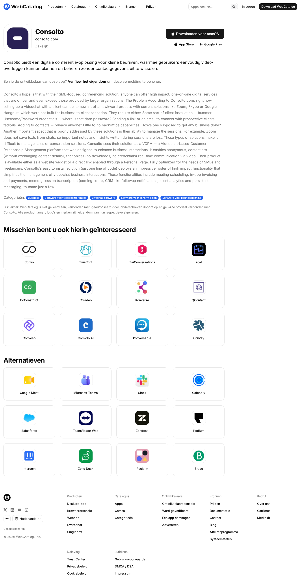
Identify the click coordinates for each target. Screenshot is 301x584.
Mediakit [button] (263, 518)
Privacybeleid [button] (77, 566)
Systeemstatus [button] (221, 539)
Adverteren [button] (170, 525)
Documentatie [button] (220, 511)
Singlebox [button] (74, 532)
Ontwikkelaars (106, 6)
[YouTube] (19, 510)
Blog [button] (213, 525)
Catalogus (78, 6)
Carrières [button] (264, 511)
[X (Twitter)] (5, 510)
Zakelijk (41, 46)
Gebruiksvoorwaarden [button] (131, 559)
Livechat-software (103, 197)
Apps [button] (119, 503)
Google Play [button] (213, 44)
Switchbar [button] (74, 525)
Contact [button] (215, 518)
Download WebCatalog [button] (278, 6)
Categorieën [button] (124, 518)
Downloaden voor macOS (197, 34)
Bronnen (131, 6)
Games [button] (120, 511)
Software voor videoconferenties (65, 197)
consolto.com (46, 39)
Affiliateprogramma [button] (224, 532)
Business (33, 197)
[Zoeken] (234, 6)
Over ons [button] (263, 503)
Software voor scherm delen (139, 197)
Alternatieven (24, 360)
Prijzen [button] (215, 503)
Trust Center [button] (76, 559)
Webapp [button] (73, 518)
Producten (55, 6)
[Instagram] (26, 510)
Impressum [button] (123, 573)
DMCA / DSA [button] (124, 566)
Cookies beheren (14, 528)
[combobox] (27, 518)
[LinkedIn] (12, 510)
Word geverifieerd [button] (175, 511)
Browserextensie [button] (79, 511)
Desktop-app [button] (77, 503)
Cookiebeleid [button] (77, 573)
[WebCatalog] (7, 497)
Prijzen (151, 6)
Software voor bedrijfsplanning (181, 197)
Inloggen (248, 6)
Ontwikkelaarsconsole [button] (178, 503)
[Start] (23, 6)
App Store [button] (186, 44)
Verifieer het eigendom (87, 81)
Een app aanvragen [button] (176, 518)
